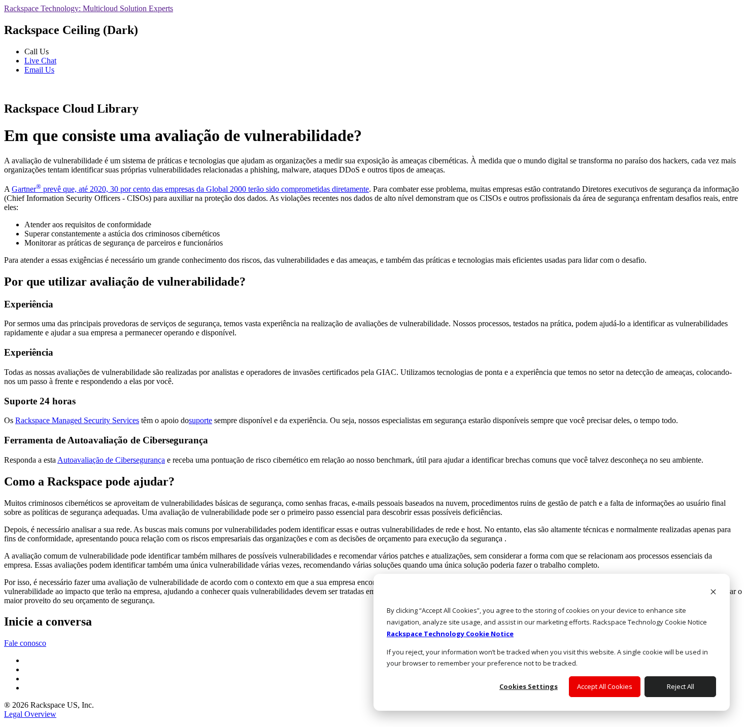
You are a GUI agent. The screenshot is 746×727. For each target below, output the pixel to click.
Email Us (39, 69)
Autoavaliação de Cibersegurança (111, 460)
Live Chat (40, 60)
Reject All (680, 686)
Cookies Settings (528, 686)
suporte (200, 420)
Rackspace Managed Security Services (77, 420)
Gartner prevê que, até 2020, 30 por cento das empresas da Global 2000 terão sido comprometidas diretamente (190, 189)
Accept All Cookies (604, 686)
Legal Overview (30, 714)
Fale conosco (25, 643)
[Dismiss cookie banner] (713, 593)
